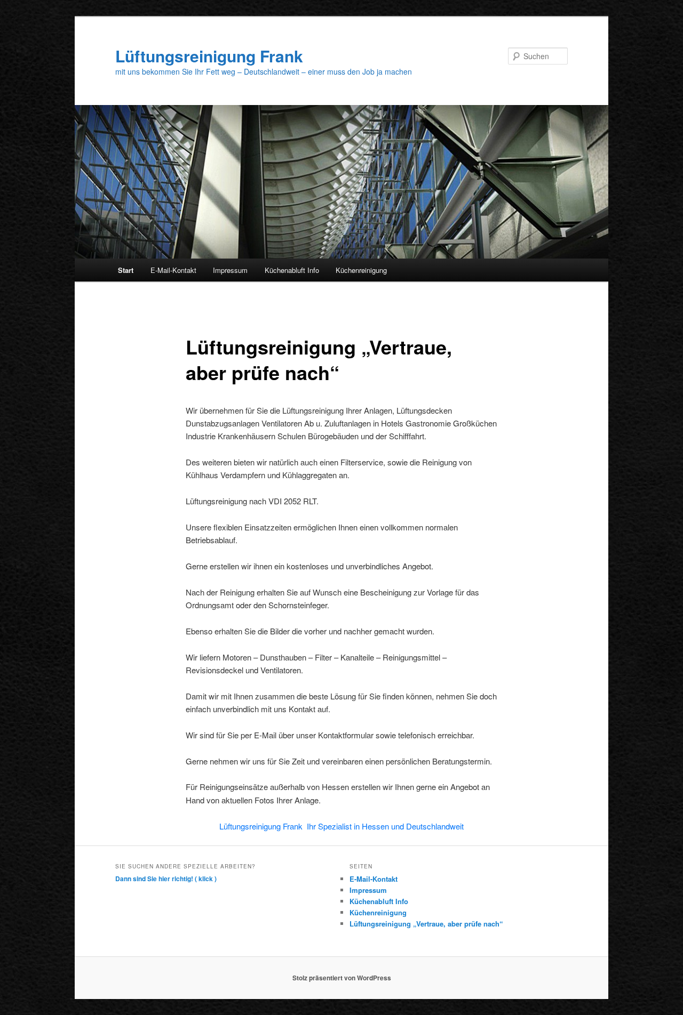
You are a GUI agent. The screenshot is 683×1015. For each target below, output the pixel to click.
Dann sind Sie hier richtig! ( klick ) (166, 878)
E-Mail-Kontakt (173, 270)
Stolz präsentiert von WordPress (341, 977)
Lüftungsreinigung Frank (209, 55)
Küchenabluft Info (292, 270)
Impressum (230, 270)
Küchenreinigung (361, 270)
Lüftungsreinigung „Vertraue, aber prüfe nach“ (426, 924)
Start (125, 270)
